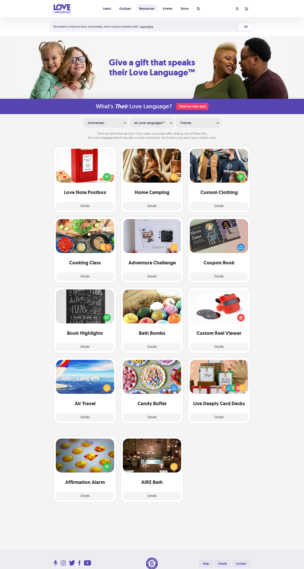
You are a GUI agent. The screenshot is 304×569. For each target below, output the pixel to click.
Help (206, 563)
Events (167, 8)
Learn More (146, 26)
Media (222, 563)
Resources (146, 8)
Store (185, 8)
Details (85, 206)
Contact (241, 563)
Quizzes (125, 8)
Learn (107, 8)
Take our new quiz (192, 106)
